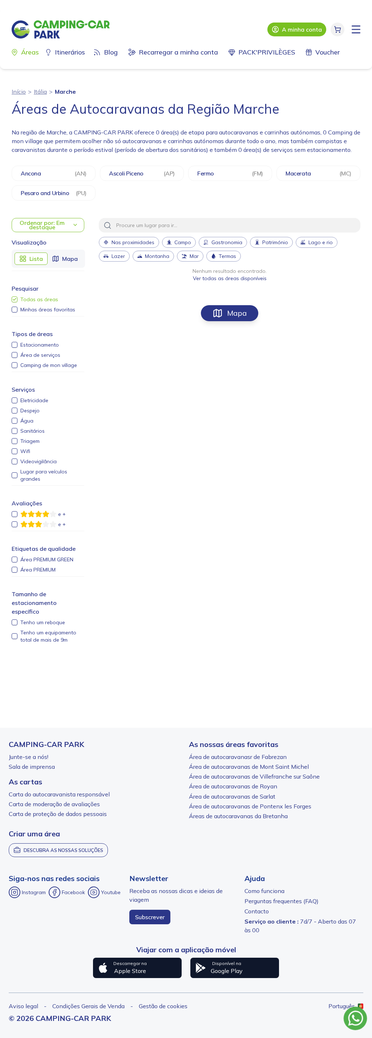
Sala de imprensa (32, 766)
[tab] (31, 259)
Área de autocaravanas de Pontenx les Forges (250, 806)
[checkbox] (14, 299)
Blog (111, 52)
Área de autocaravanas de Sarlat (232, 796)
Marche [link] (65, 91)
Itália (40, 91)
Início (19, 91)
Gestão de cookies (163, 1006)
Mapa (237, 313)
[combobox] (229, 225)
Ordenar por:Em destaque (42, 225)
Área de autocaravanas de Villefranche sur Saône (254, 776)
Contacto (256, 911)
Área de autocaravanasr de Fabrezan (238, 756)
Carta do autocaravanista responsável (59, 794)
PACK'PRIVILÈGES (266, 52)
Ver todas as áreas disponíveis (230, 278)
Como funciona (264, 890)
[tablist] (48, 259)
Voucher (327, 52)
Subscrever (150, 917)
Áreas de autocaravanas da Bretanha (238, 816)
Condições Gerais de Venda (88, 1006)
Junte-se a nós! (28, 756)
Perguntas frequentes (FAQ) (281, 901)
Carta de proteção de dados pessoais (58, 813)
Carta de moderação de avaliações (54, 804)
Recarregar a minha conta (178, 52)
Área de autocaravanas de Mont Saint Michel (249, 766)
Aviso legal (23, 1006)
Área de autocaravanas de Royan (233, 786)
